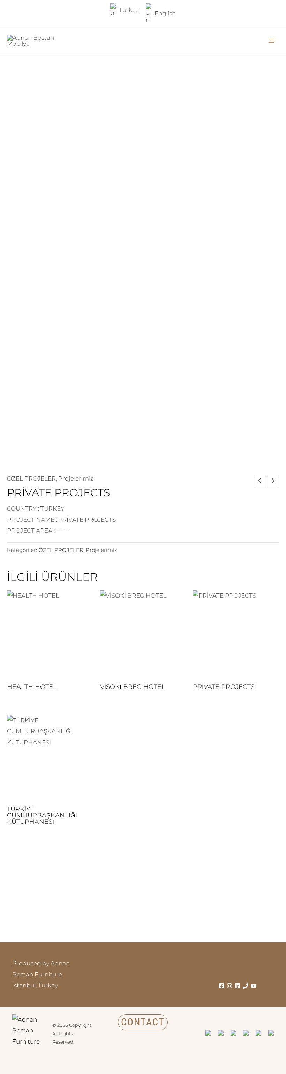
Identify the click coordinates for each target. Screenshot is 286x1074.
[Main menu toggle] (271, 41)
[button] (143, 1022)
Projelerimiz (75, 478)
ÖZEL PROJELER (31, 478)
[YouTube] (253, 986)
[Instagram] (229, 986)
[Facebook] (221, 986)
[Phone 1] (245, 986)
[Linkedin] (237, 986)
